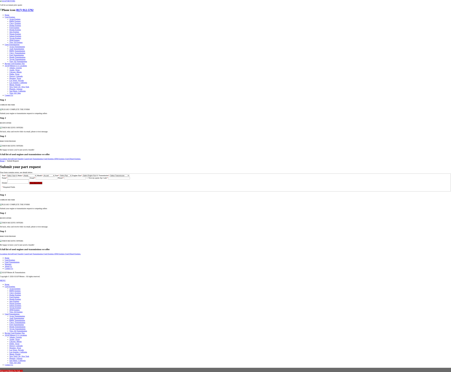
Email (32, 178)
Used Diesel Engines (73, 159)
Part (57, 175)
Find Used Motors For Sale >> (11, 371)
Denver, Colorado (16, 76)
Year (4, 175)
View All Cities (15, 93)
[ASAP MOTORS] (7, 1)
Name (4, 178)
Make (20, 175)
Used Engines (10, 17)
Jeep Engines (14, 32)
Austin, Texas (14, 70)
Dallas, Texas (14, 74)
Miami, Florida (14, 85)
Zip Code (104, 178)
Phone (61, 178)
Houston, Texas (15, 78)
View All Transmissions (18, 61)
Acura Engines (14, 19)
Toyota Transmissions (17, 59)
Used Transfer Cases (20, 159)
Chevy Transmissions (17, 53)
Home (7, 15)
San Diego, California (17, 91)
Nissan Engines (15, 34)
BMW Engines (15, 21)
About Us (8, 266)
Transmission (104, 175)
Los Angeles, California (18, 83)
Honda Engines (15, 30)
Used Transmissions (12, 45)
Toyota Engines (15, 38)
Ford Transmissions (16, 55)
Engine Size (77, 175)
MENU (3, 280)
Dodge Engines (15, 26)
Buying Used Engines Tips (15, 64)
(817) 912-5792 (24, 10)
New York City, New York (19, 87)
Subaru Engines (15, 36)
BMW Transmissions (17, 51)
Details (4, 183)
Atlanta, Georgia (15, 68)
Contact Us (9, 95)
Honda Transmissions (17, 57)
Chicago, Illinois (15, 72)
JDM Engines (14, 40)
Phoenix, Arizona (15, 89)
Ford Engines (14, 28)
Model (40, 175)
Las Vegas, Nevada (16, 80)
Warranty (8, 264)
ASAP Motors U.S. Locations (16, 66)
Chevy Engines (15, 23)
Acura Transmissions (17, 47)
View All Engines (16, 42)
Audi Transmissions (16, 49)
